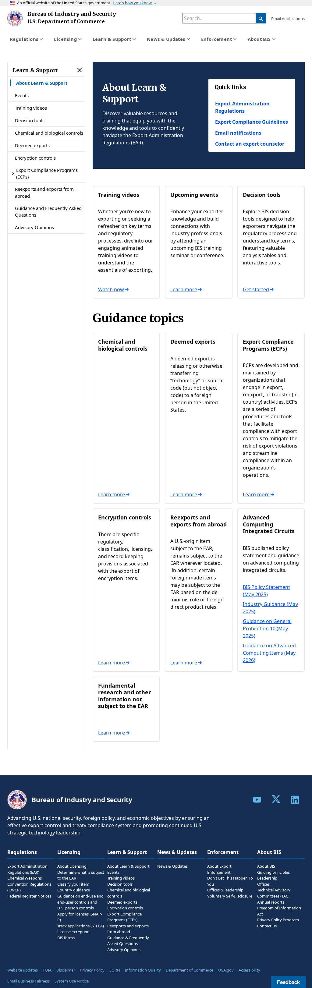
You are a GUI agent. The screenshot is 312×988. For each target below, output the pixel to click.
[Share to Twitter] (276, 799)
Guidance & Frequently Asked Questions (128, 941)
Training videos (31, 108)
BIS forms (66, 937)
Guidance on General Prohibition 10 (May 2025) (267, 628)
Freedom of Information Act (279, 911)
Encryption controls (35, 158)
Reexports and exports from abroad (44, 192)
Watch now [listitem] (111, 289)
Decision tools (29, 120)
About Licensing (72, 866)
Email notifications (288, 18)
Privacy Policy (92, 970)
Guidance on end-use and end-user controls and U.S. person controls (80, 902)
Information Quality (143, 970)
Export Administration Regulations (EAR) (27, 869)
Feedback (288, 982)
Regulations (24, 39)
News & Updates (166, 39)
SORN (114, 970)
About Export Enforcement (219, 869)
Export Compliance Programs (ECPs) (47, 173)
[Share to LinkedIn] (295, 800)
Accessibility (249, 970)
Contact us (267, 926)
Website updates (22, 970)
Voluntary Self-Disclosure (229, 896)
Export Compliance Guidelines (251, 122)
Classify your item (73, 884)
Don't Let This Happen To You (230, 881)
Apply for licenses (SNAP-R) (79, 917)
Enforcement (216, 39)
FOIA (47, 970)
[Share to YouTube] (257, 800)
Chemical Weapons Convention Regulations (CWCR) (29, 884)
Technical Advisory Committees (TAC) (273, 893)
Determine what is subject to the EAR (80, 875)
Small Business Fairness (28, 981)
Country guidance (73, 890)
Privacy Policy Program (278, 919)
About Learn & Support (41, 83)
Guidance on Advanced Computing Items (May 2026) (269, 653)
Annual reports (270, 902)
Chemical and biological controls (49, 133)
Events (22, 95)
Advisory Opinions (34, 227)
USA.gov (226, 970)
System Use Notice (72, 981)
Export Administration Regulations (242, 107)
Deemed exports (32, 145)
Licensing (65, 39)
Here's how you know (132, 2)
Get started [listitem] (256, 289)
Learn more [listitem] (183, 289)
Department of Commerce (189, 970)
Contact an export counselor (249, 143)
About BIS (259, 39)
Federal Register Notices (29, 896)
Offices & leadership (225, 890)
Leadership (267, 878)
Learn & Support (112, 39)
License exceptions (74, 931)
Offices (263, 884)
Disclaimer (65, 970)
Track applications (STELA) (80, 926)
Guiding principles (273, 872)
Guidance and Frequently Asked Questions (48, 211)
